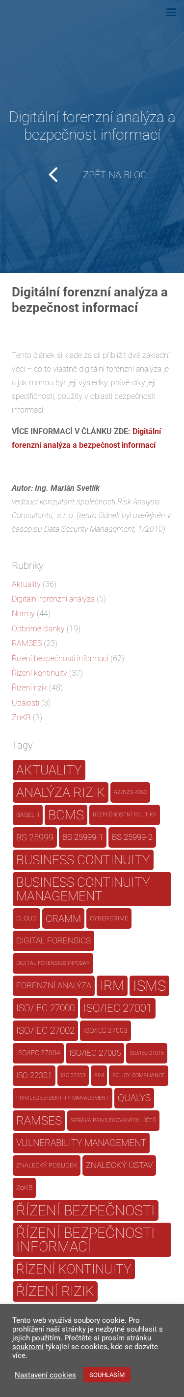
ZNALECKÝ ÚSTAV (119, 1165)
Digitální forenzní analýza (53, 599)
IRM (112, 986)
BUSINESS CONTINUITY (83, 859)
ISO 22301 (34, 1075)
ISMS (149, 986)
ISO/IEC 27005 (95, 1053)
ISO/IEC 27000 (45, 1008)
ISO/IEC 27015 (147, 1053)
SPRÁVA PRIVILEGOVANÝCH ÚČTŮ (113, 1120)
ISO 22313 (73, 1075)
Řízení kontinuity (39, 673)
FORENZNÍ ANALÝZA (53, 985)
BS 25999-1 (82, 837)
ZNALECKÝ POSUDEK (46, 1165)
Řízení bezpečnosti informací (60, 658)
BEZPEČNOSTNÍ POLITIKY (125, 815)
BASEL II (27, 814)
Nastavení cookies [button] (45, 1375)
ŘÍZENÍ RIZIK (55, 1291)
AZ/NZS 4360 (130, 792)
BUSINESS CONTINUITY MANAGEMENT (83, 889)
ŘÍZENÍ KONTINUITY (73, 1269)
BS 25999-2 (132, 837)
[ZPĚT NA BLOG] (60, 174)
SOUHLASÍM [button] (107, 1374)
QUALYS (134, 1098)
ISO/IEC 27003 (105, 1030)
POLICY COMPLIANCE (138, 1075)
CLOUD (26, 918)
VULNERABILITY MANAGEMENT (81, 1142)
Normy (23, 613)
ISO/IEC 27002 (45, 1030)
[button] (171, 12)
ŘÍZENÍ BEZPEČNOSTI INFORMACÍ (85, 1240)
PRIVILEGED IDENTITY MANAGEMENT (62, 1098)
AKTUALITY (49, 769)
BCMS (66, 815)
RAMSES (27, 643)
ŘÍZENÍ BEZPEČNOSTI (85, 1210)
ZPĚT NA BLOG (115, 175)
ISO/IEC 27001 (117, 1008)
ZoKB (21, 717)
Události (25, 703)
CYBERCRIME (109, 918)
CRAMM (63, 918)
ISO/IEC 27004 (38, 1053)
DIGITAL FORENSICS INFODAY (53, 963)
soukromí (28, 1346)
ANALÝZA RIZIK (60, 792)
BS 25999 (34, 837)
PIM (99, 1075)
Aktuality (26, 584)
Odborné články (38, 628)
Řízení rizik (29, 687)
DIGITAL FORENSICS (53, 940)
